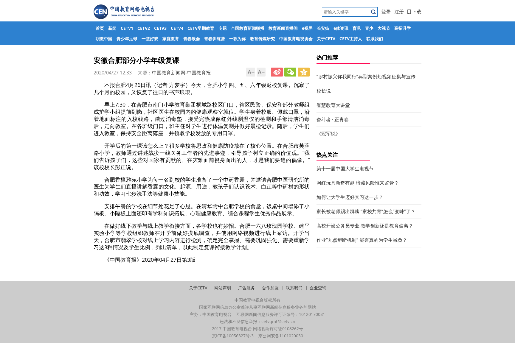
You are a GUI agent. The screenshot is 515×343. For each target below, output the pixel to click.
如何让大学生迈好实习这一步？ (350, 197)
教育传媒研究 (262, 38)
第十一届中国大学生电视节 (345, 168)
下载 (416, 11)
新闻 (112, 28)
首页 (100, 28)
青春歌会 (191, 38)
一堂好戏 (150, 38)
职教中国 (104, 38)
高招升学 (402, 28)
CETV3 (160, 28)
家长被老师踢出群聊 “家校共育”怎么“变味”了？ (366, 211)
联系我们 (374, 38)
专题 (222, 28)
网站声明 (222, 288)
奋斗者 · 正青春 (333, 119)
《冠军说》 (328, 133)
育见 (357, 28)
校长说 (324, 91)
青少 (369, 28)
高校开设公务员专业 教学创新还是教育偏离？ (365, 225)
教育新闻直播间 (283, 28)
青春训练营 (214, 38)
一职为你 (237, 38)
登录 (386, 11)
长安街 (323, 28)
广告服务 (246, 288)
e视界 (307, 28)
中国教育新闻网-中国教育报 (181, 72)
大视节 (384, 28)
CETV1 (127, 28)
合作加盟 (270, 288)
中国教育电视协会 (296, 38)
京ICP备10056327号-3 (233, 336)
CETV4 (177, 28)
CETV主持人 (350, 38)
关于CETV (326, 38)
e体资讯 (340, 28)
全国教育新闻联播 (247, 28)
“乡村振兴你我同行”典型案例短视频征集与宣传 (366, 76)
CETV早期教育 (200, 28)
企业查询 (318, 288)
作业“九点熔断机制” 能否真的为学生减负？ (362, 240)
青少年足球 (127, 38)
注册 (399, 11)
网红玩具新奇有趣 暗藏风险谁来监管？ (358, 183)
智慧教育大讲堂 (333, 105)
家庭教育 (170, 38)
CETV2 (143, 28)
